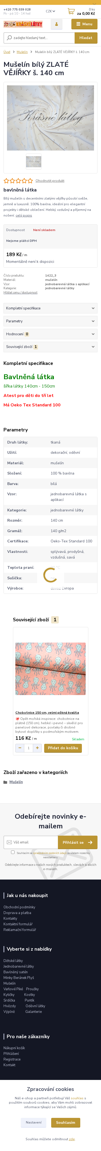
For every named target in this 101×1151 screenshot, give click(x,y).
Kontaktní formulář (18, 924)
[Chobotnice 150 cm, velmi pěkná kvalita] (50, 669)
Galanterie (33, 1011)
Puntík (29, 1000)
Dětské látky (13, 960)
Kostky (29, 994)
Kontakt (9, 1065)
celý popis (24, 215)
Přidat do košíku (63, 748)
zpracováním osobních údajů (50, 853)
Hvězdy (10, 1006)
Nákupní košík (14, 1048)
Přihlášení (11, 1053)
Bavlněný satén (16, 972)
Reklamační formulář (20, 929)
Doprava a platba (17, 913)
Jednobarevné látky (19, 966)
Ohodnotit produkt (50, 181)
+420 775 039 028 (17, 10)
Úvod (7, 52)
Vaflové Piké (14, 989)
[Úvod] (23, 24)
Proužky (32, 989)
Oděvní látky (35, 1006)
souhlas (77, 1098)
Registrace (12, 1059)
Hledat (85, 37)
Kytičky (9, 994)
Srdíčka (10, 1000)
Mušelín (22, 52)
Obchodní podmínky (19, 907)
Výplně (9, 1011)
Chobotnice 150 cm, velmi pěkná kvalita (47, 712)
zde (72, 1139)
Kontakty (10, 918)
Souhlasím (65, 1122)
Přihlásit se (74, 842)
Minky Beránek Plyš (19, 977)
